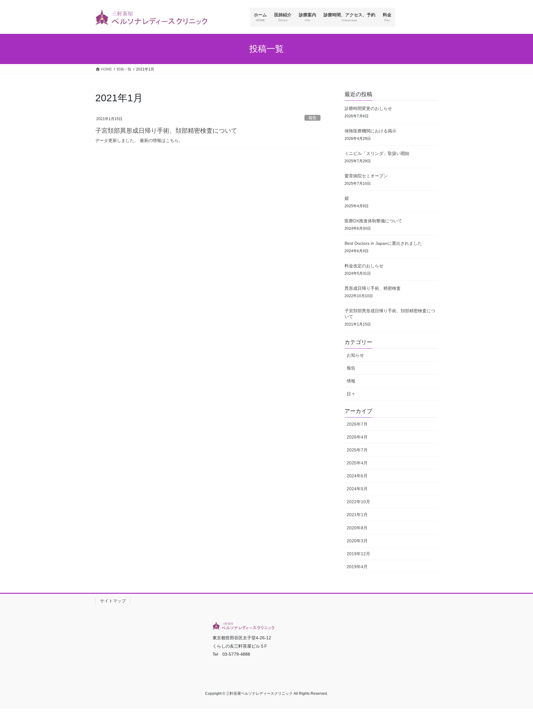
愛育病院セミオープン (366, 175)
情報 (351, 380)
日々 (351, 393)
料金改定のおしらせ (364, 265)
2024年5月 (357, 488)
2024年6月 (357, 475)
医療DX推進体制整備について (373, 220)
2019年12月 (358, 553)
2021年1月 (357, 514)
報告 (312, 117)
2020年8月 (357, 527)
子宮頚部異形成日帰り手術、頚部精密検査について (166, 130)
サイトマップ (113, 600)
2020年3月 (357, 540)
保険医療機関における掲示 (370, 130)
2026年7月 (357, 424)
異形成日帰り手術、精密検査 (373, 288)
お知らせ (355, 355)
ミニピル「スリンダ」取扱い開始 (377, 153)
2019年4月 (357, 566)
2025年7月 (357, 449)
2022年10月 (358, 501)
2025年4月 (357, 462)
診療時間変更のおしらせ (368, 108)
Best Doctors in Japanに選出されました (383, 243)
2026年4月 (357, 437)
